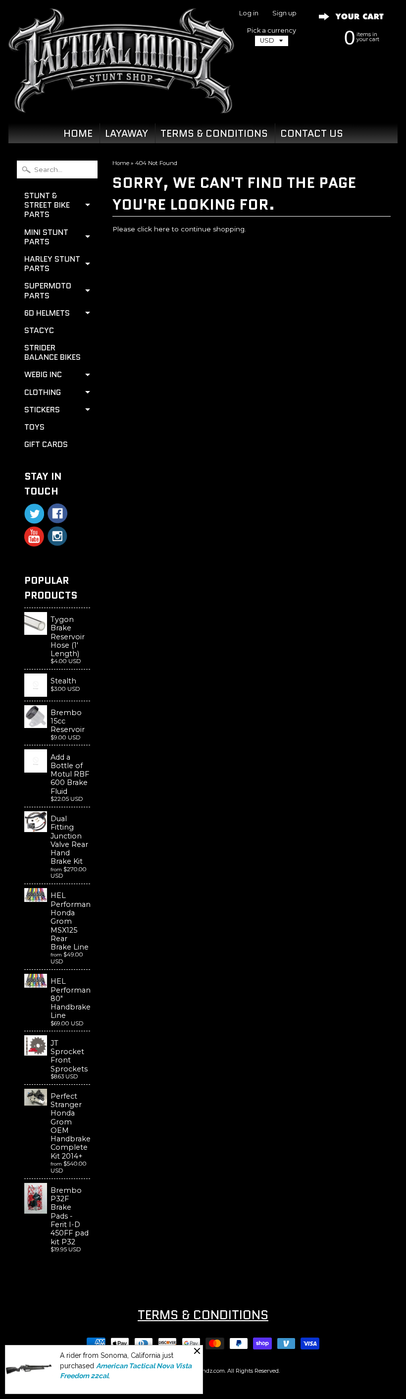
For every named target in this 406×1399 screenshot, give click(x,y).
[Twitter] (34, 514)
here (162, 229)
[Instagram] (57, 536)
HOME (78, 133)
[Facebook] (57, 513)
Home (120, 163)
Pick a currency (271, 30)
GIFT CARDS (46, 444)
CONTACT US (311, 133)
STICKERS (42, 409)
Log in (248, 13)
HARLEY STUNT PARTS (52, 263)
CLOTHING (42, 392)
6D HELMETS (47, 313)
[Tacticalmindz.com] (121, 101)
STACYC (39, 330)
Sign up (284, 13)
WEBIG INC (43, 374)
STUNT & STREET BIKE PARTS (47, 205)
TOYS (34, 427)
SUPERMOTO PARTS (47, 290)
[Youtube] (34, 536)
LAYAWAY (126, 133)
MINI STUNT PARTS (46, 236)
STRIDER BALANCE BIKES (52, 352)
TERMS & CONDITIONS (214, 133)
